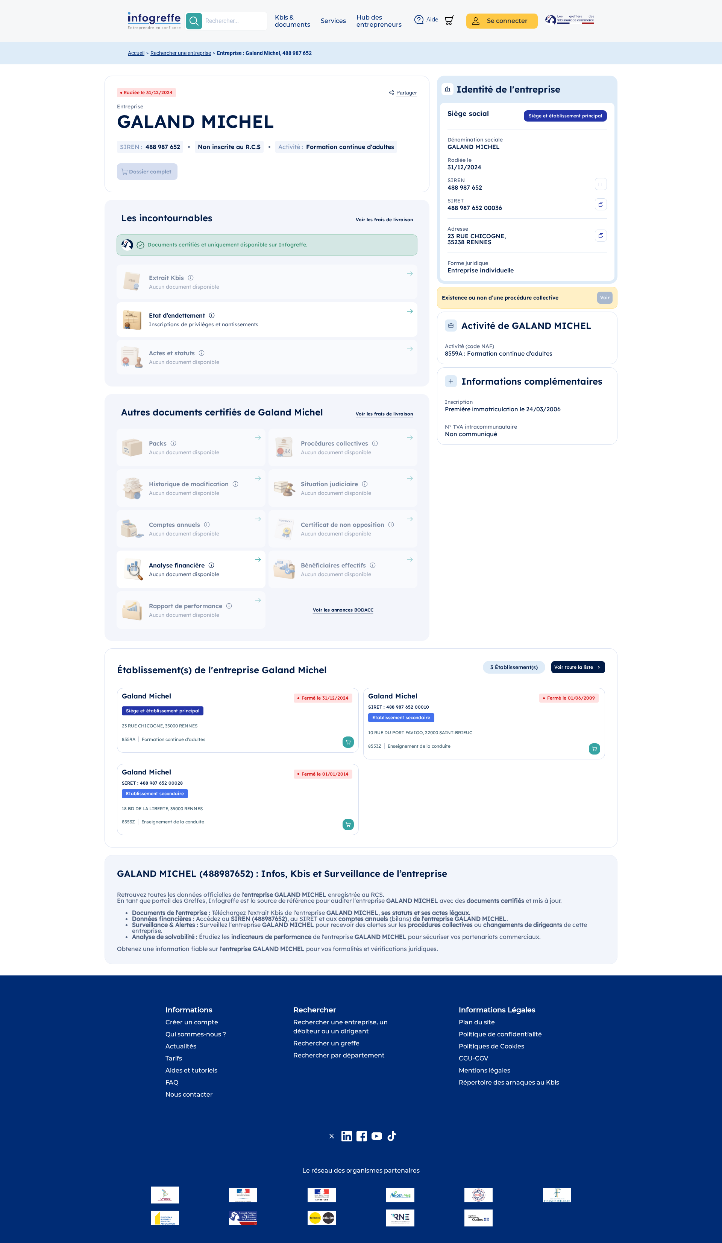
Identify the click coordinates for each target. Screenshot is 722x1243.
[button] (292, 21)
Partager (406, 93)
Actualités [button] (180, 1046)
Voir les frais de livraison (384, 219)
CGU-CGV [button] (473, 1058)
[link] (238, 723)
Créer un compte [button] (191, 1022)
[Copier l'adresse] (601, 236)
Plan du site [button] (477, 1022)
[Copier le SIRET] (601, 204)
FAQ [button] (171, 1082)
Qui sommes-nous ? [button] (195, 1034)
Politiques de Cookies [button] (491, 1046)
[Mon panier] (449, 20)
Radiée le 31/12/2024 (148, 92)
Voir (605, 297)
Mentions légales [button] (484, 1070)
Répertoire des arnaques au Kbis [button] (509, 1082)
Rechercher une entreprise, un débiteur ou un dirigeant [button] (340, 1027)
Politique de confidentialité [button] (500, 1034)
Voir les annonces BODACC (343, 610)
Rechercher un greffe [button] (326, 1043)
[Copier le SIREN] (601, 184)
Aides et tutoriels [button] (191, 1070)
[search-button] (194, 21)
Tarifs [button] (173, 1058)
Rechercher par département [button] (339, 1055)
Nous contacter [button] (189, 1094)
